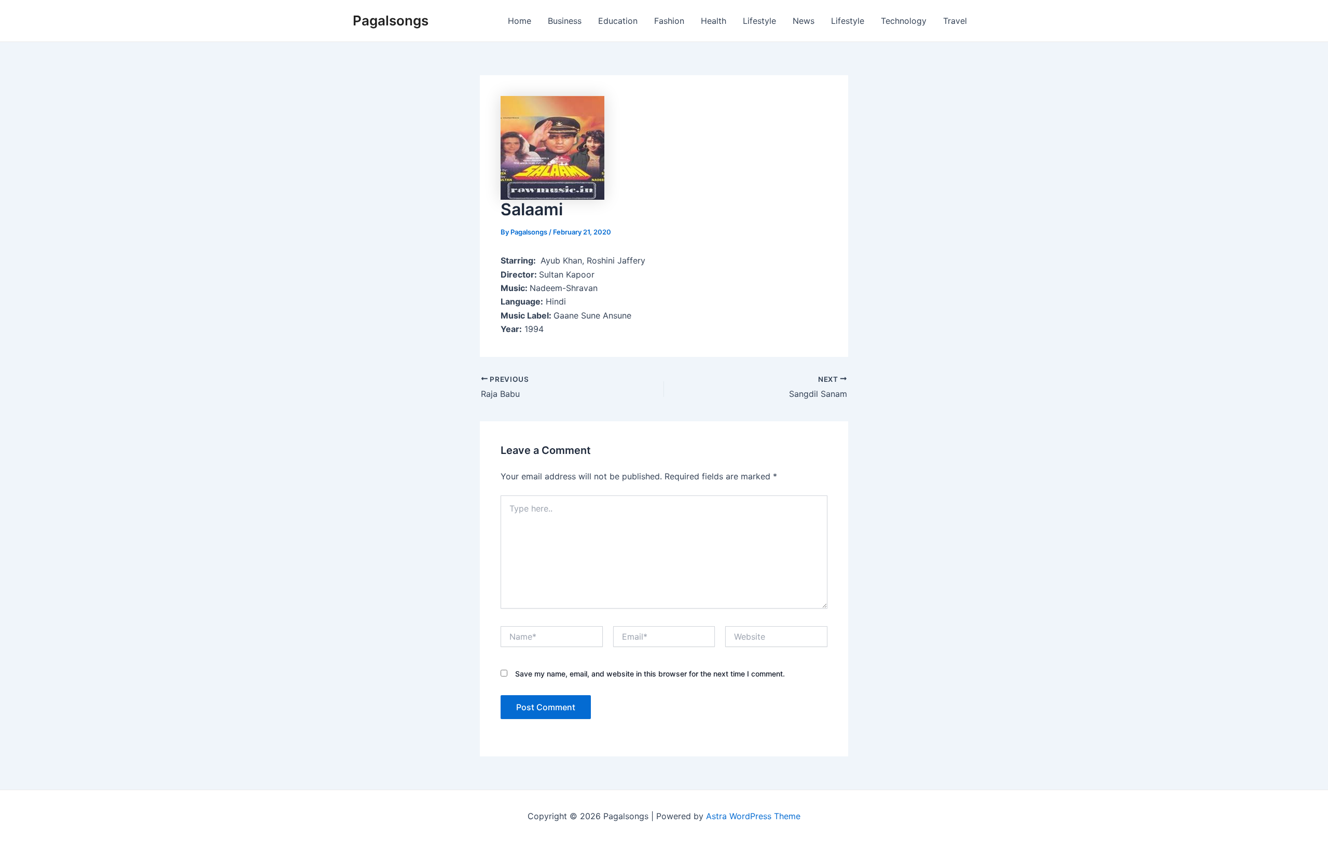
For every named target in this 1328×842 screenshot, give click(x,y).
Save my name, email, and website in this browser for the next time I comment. (650, 673)
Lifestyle (759, 21)
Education (618, 21)
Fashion (669, 21)
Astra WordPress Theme (753, 816)
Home (519, 21)
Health (713, 21)
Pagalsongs (390, 20)
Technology (903, 21)
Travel (955, 21)
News (803, 21)
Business (565, 21)
